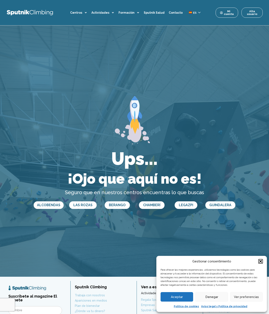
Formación (126, 12)
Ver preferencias (246, 297)
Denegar (211, 297)
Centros (76, 12)
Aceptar (177, 297)
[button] (260, 261)
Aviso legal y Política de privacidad (224, 306)
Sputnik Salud (154, 12)
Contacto (176, 12)
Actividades (100, 12)
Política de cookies (186, 306)
